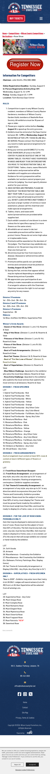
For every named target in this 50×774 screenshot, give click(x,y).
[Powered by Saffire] (29, 732)
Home (4, 33)
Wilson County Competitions (32, 33)
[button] (41, 18)
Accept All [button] (32, 765)
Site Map (25, 712)
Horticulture (7, 36)
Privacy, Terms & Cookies (25, 717)
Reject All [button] (17, 765)
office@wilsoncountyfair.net (25, 685)
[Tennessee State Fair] (25, 651)
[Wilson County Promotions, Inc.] (25, 7)
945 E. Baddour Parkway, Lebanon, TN (25, 665)
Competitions (14, 33)
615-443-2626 (25, 675)
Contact (25, 707)
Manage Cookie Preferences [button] (25, 770)
